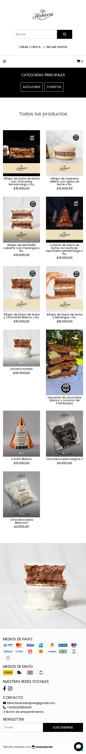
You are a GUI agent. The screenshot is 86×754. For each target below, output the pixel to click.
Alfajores (31, 87)
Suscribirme (63, 727)
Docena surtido (21, 369)
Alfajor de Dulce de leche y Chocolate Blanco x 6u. (22, 316)
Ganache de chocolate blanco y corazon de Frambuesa (64, 400)
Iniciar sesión (56, 47)
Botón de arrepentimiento (24, 712)
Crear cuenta (30, 47)
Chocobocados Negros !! (64, 459)
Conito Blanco (21, 459)
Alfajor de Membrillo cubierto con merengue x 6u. (21, 248)
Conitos (54, 87)
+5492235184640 (19, 707)
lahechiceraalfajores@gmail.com (30, 703)
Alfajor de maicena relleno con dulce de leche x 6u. (64, 181)
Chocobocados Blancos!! (21, 521)
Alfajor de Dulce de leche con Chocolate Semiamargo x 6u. (22, 181)
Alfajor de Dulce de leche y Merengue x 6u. (65, 316)
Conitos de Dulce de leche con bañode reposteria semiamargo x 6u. (64, 249)
